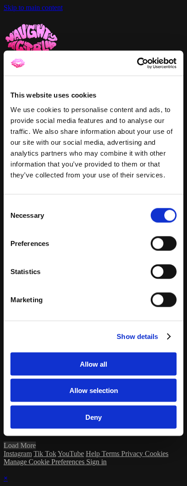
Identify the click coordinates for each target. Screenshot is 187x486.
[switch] (164, 243)
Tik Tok (45, 453)
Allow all (93, 364)
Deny (93, 417)
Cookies (156, 453)
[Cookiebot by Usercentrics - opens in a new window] (137, 63)
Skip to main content (33, 7)
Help (94, 453)
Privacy (133, 453)
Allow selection (93, 390)
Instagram (18, 453)
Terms (111, 453)
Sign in (96, 462)
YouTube (71, 453)
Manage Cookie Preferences (45, 462)
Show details (137, 336)
